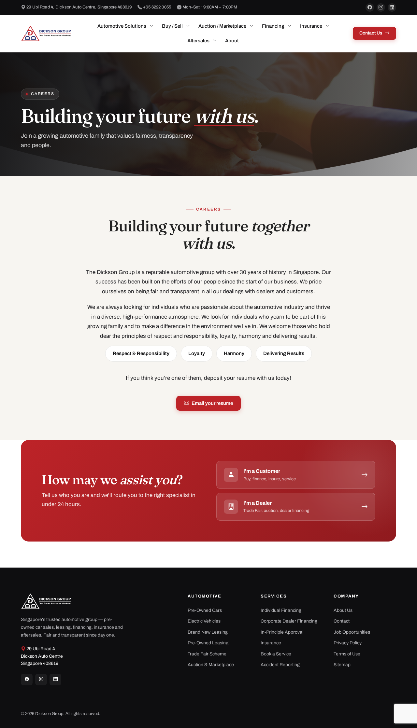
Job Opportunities (352, 632)
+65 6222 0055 (157, 7)
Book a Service (276, 654)
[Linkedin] (55, 679)
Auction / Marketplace (222, 26)
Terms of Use (347, 654)
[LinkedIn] (392, 7)
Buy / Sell (172, 26)
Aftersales (198, 40)
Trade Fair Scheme (207, 654)
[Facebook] (370, 7)
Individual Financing (281, 610)
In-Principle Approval (282, 632)
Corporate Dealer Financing (289, 621)
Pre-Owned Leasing (208, 642)
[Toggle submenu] (151, 26)
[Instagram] (381, 7)
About (232, 40)
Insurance (311, 26)
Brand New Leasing (208, 632)
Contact (342, 621)
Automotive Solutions (121, 26)
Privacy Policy (348, 642)
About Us (343, 610)
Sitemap (342, 664)
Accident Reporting (280, 664)
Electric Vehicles (204, 621)
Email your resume (212, 403)
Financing (273, 26)
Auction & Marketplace (211, 664)
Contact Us (370, 33)
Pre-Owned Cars (205, 610)
